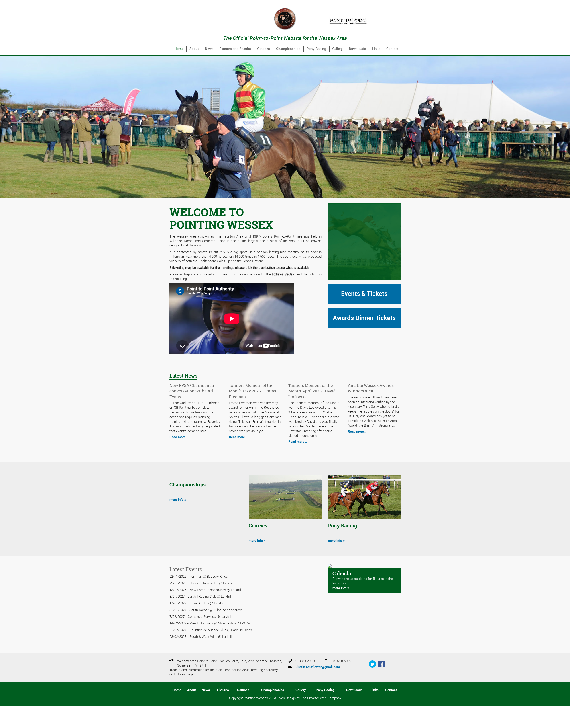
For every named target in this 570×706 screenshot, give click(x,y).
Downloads (357, 49)
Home (178, 49)
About (194, 49)
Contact (392, 49)
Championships (288, 49)
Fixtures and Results (235, 49)
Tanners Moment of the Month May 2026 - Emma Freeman (252, 391)
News (209, 49)
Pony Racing (316, 49)
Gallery (337, 49)
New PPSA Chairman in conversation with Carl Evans (191, 391)
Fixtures (223, 690)
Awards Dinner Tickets (364, 318)
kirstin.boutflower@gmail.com (318, 667)
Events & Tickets (364, 294)
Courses (263, 49)
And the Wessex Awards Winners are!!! (371, 388)
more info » (177, 500)
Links (376, 49)
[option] (364, 20)
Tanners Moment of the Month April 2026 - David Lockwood (312, 391)
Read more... (178, 437)
